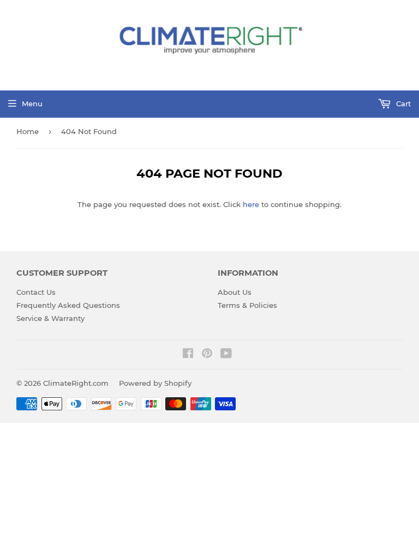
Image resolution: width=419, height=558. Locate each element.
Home (27, 131)
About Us (235, 292)
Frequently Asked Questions (68, 305)
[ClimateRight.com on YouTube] (226, 354)
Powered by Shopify (155, 383)
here (251, 204)
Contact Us (36, 292)
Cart (402, 103)
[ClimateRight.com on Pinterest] (207, 354)
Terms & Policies (247, 305)
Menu (32, 103)
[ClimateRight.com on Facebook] (188, 354)
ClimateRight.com (76, 383)
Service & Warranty (50, 318)
